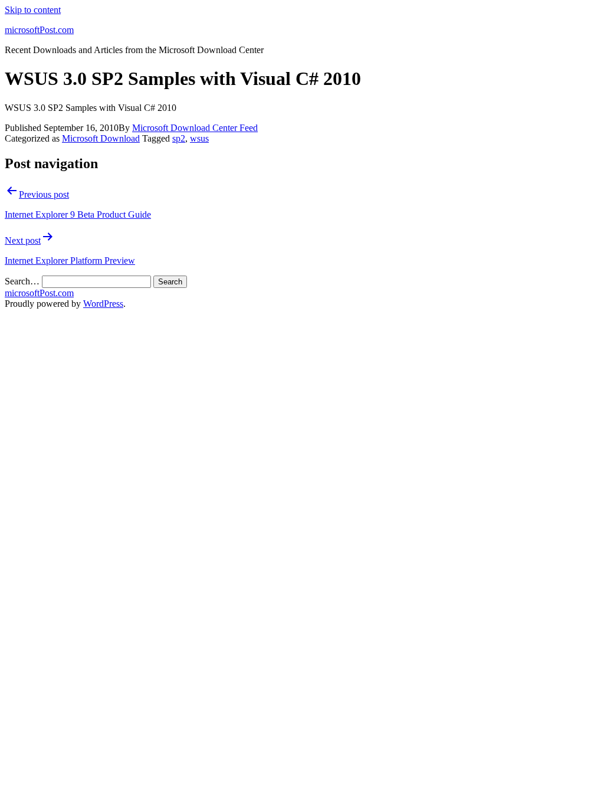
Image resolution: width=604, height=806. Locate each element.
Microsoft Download (101, 138)
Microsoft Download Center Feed (195, 128)
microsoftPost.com (39, 30)
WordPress (103, 304)
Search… (22, 281)
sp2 (178, 138)
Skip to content (33, 10)
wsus (199, 138)
